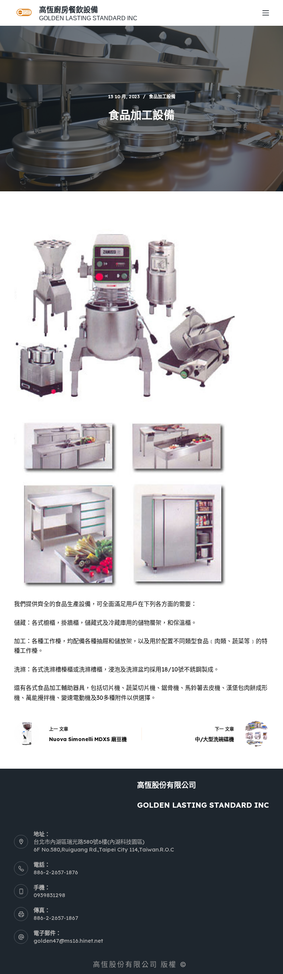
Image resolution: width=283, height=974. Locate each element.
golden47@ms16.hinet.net (68, 940)
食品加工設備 (162, 96)
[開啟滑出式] (265, 13)
